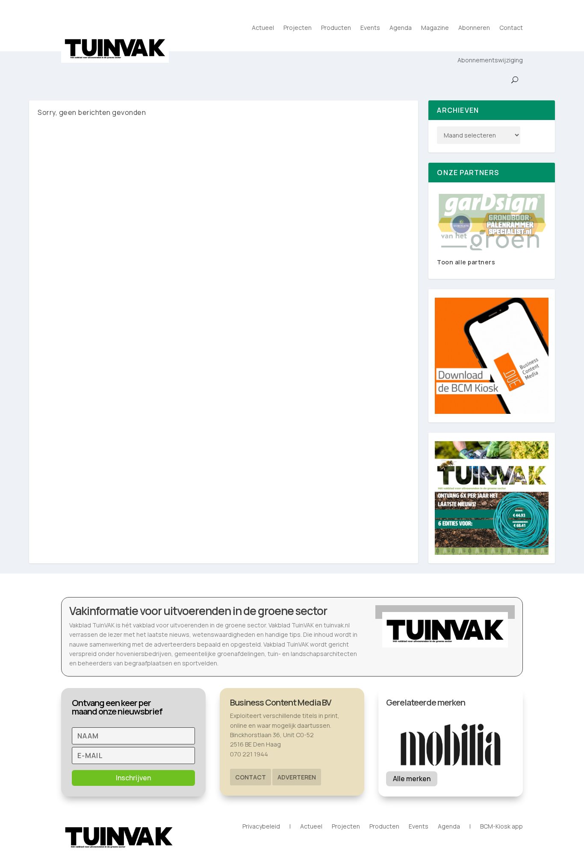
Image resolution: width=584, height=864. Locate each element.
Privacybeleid (261, 826)
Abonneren (474, 27)
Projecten (297, 27)
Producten (336, 27)
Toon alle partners (466, 262)
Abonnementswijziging (490, 60)
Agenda (400, 27)
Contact (511, 27)
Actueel (263, 27)
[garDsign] (491, 222)
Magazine (435, 27)
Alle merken (412, 778)
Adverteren (296, 777)
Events (370, 27)
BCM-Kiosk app (501, 826)
